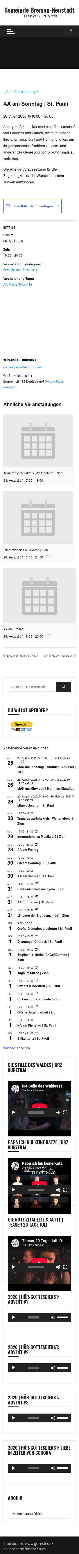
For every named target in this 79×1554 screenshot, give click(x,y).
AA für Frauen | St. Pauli (58, 655)
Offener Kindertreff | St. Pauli (38, 986)
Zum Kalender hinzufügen (33, 206)
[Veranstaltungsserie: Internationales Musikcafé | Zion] (48, 556)
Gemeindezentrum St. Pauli (22, 367)
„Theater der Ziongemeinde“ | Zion (43, 915)
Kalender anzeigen (16, 1048)
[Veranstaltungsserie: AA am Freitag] (48, 635)
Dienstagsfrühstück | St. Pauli (39, 941)
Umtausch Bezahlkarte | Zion (38, 999)
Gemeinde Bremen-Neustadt (39, 9)
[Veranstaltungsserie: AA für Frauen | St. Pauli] (36, 897)
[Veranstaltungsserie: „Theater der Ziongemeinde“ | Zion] (36, 910)
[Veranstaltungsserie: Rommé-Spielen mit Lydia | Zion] (36, 884)
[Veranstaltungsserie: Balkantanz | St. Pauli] (36, 1033)
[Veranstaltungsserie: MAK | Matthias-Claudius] (27, 783)
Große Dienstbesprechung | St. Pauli (44, 928)
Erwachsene (12, 269)
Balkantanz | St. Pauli (33, 1038)
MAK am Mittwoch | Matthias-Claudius (45, 788)
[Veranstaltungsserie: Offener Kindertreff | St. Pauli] (36, 980)
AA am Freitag (13, 629)
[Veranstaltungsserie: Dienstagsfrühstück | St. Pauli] (36, 936)
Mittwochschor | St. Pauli (36, 805)
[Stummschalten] (58, 1112)
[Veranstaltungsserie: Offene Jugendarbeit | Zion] (36, 1007)
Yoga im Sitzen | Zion (33, 973)
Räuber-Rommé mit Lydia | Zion (40, 889)
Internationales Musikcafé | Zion (26, 550)
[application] (39, 1099)
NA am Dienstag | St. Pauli (36, 1025)
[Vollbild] (65, 1112)
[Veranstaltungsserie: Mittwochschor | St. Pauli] (27, 800)
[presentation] (38, 441)
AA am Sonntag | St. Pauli (36, 876)
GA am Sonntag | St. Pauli (22, 655)
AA (5, 284)
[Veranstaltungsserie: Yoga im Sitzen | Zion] (36, 967)
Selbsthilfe (30, 269)
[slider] (63, 1317)
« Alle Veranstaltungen (21, 91)
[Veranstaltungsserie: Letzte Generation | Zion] (36, 994)
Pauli (12, 284)
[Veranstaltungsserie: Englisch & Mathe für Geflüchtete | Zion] (36, 949)
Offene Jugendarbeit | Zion (37, 1012)
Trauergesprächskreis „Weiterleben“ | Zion (33, 473)
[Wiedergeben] (13, 1112)
